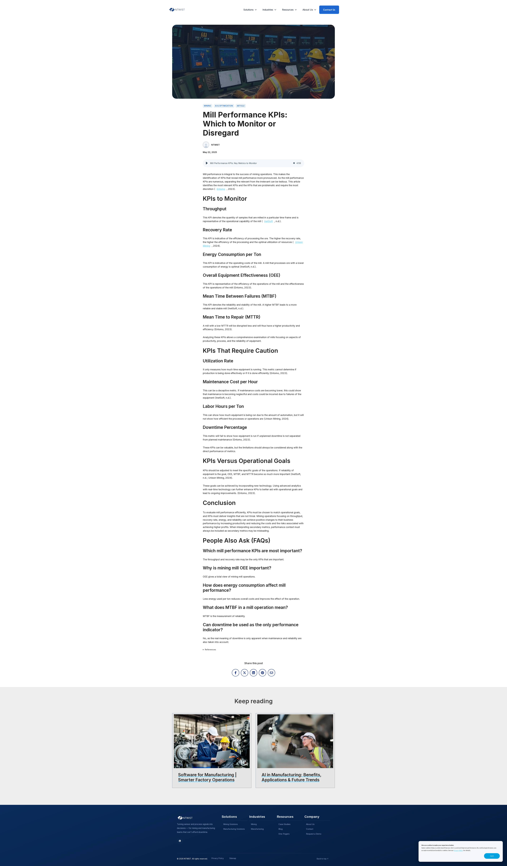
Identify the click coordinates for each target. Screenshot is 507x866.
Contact (309, 829)
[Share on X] (244, 672)
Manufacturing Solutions (234, 829)
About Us (307, 9)
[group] (253, 163)
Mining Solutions (230, 824)
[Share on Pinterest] (262, 672)
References (210, 649)
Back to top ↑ (322, 859)
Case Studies (284, 824)
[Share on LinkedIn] (253, 672)
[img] (294, 163)
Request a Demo (313, 834)
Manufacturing (257, 829)
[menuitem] (249, 10)
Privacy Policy (458, 850)
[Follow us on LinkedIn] (180, 841)
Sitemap (232, 858)
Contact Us (329, 9)
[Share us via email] (271, 672)
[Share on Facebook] (235, 672)
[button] (206, 163)
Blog (280, 829)
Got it (492, 856)
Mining (254, 824)
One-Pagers (284, 834)
